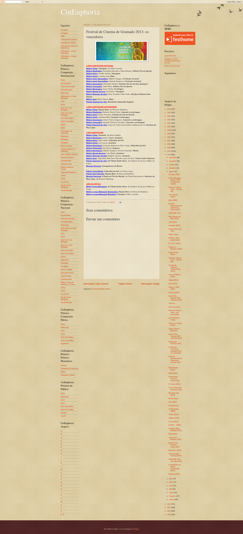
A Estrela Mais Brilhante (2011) (175, 429)
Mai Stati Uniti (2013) (174, 394)
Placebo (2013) (174, 474)
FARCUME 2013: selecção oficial (175, 460)
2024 (169, 116)
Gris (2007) (173, 402)
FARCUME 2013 (175, 213)
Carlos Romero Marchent (174, 330)
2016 (169, 144)
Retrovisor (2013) (175, 450)
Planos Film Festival (172, 66)
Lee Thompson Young (174, 319)
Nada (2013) (173, 373)
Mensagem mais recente (96, 284)
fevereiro (172, 496)
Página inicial (125, 284)
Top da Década (66, 190)
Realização (65, 93)
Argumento (65, 136)
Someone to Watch (68, 375)
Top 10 (63, 416)
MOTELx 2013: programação (174, 239)
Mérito (63, 372)
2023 (169, 120)
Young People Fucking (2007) (175, 455)
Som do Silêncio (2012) (175, 275)
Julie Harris (173, 222)
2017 (169, 141)
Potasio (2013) (174, 293)
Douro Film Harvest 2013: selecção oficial (175, 298)
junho (171, 482)
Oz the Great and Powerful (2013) (175, 388)
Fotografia (64, 143)
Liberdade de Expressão (69, 369)
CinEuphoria (80, 12)
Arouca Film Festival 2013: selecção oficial (175, 336)
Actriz (63, 105)
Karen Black (173, 434)
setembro (172, 168)
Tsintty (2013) (174, 414)
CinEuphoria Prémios (68, 43)
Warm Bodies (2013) (173, 369)
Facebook (64, 30)
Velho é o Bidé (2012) (174, 288)
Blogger (136, 529)
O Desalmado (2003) (174, 410)
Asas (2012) (173, 284)
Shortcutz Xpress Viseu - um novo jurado (175, 312)
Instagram (64, 33)
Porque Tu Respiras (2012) (175, 248)
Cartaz (63, 175)
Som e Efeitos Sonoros (69, 154)
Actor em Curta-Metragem (66, 109)
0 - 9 (62, 515)
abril (171, 489)
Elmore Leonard (174, 307)
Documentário (66, 83)
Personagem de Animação (66, 132)
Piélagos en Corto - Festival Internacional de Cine (172, 61)
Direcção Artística (67, 157)
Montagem (64, 139)
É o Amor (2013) (174, 384)
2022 (169, 123)
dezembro (173, 157)
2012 (169, 504)
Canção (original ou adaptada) (68, 150)
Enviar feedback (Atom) (101, 289)
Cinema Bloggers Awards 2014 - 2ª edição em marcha (175, 181)
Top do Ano (65, 182)
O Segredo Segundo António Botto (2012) (174, 268)
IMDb (63, 36)
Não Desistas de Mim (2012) (175, 217)
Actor (63, 101)
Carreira (63, 365)
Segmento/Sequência (68, 172)
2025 (169, 113)
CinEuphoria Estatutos (69, 40)
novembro (173, 161)
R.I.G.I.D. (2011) (175, 243)
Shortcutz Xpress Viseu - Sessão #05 (175, 189)
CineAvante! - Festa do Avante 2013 (174, 379)
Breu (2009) (173, 200)
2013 (169, 155)
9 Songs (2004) (174, 174)
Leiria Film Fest (170, 56)
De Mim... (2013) (175, 425)
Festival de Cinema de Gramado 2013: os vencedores (175, 350)
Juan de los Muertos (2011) (175, 438)
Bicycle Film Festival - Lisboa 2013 (174, 445)
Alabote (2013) (174, 418)
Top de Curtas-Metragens (66, 186)
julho (171, 479)
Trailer (63, 179)
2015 (169, 148)
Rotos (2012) (173, 398)
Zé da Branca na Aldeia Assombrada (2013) (175, 467)
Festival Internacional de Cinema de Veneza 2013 (175, 206)
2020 (169, 130)
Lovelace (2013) (174, 225)
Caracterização (66, 164)
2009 (169, 515)
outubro (172, 165)
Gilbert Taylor (173, 234)
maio (171, 486)
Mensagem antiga (150, 284)
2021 (169, 127)
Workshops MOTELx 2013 (175, 343)
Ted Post (172, 303)
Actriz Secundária (67, 121)
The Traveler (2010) (173, 196)
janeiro (171, 499)
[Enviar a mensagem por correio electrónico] (120, 202)
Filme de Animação (68, 86)
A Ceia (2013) (173, 421)
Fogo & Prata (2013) (173, 253)
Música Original (66, 146)
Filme (63, 80)
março (171, 492)
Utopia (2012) (173, 280)
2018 (169, 137)
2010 (169, 511)
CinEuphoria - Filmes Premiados (68, 52)
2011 (169, 507)
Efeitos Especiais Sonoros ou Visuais (68, 283)
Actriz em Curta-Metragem (67, 114)
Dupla (63, 128)
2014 (169, 151)
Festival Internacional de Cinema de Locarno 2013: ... (175, 360)
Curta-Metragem (67, 90)
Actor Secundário (67, 118)
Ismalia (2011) (174, 406)
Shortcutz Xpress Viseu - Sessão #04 (175, 260)
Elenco (63, 125)
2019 (169, 134)
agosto (172, 172)
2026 (169, 109)
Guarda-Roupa (66, 161)
